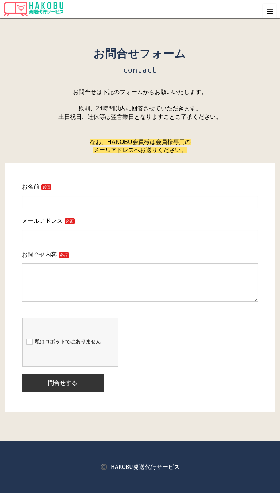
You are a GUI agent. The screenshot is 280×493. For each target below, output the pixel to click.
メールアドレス (42, 221)
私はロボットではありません (68, 341)
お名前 (30, 187)
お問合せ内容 (39, 254)
